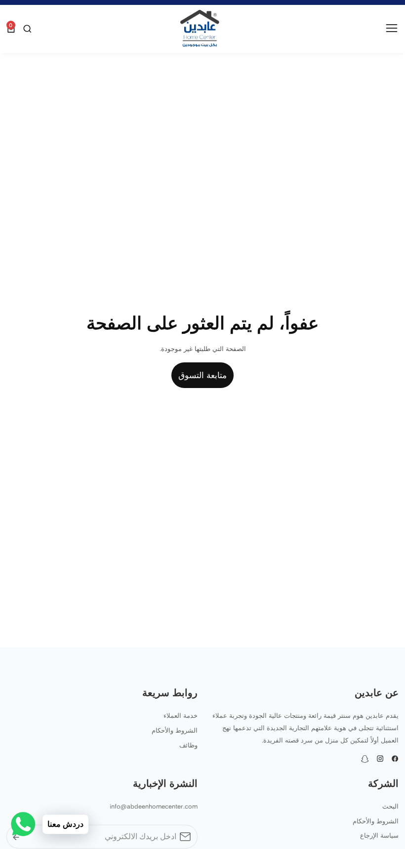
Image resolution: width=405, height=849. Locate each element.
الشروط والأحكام (175, 730)
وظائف (188, 745)
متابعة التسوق (202, 375)
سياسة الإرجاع (379, 835)
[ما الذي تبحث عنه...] (26, 29)
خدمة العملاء (180, 715)
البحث (390, 806)
